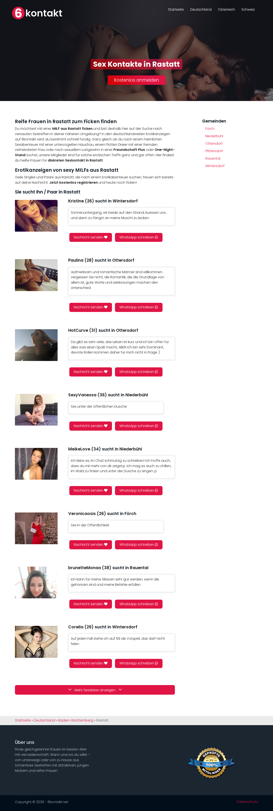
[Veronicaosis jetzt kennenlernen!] (36, 528)
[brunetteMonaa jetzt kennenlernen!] (36, 582)
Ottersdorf (214, 143)
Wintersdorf (215, 165)
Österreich (226, 9)
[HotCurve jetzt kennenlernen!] (36, 345)
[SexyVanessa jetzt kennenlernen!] (36, 410)
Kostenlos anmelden (136, 80)
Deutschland (201, 9)
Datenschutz (247, 801)
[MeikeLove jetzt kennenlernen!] (36, 464)
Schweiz (248, 9)
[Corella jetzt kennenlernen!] (36, 642)
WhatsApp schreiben (137, 237)
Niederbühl (214, 136)
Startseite (176, 9)
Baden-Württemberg (75, 720)
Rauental (212, 158)
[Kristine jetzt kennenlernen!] (36, 216)
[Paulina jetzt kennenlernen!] (36, 275)
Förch (210, 128)
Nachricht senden (89, 237)
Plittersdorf (214, 151)
